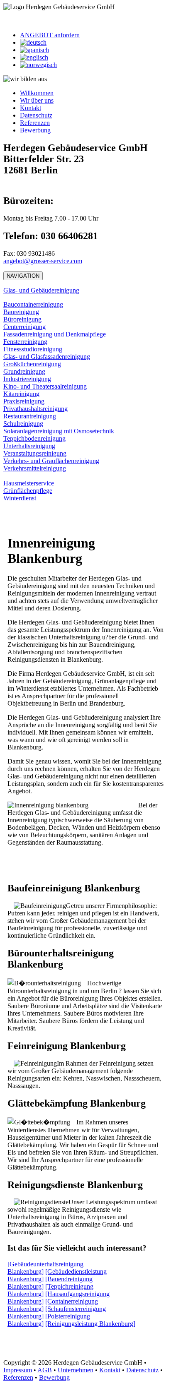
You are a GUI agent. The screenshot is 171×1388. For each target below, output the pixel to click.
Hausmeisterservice (28, 483)
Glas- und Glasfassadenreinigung (46, 356)
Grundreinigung (24, 371)
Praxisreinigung (23, 401)
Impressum (17, 1370)
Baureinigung (21, 311)
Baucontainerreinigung (33, 304)
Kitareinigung (21, 393)
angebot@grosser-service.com (42, 260)
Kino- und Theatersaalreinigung (45, 386)
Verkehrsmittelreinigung (34, 468)
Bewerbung (35, 130)
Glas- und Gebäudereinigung (41, 290)
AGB (44, 1370)
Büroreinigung (22, 319)
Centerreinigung (24, 326)
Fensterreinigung (25, 341)
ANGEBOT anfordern (50, 34)
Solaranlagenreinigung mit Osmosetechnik (58, 431)
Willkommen (37, 92)
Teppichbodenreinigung (34, 438)
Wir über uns (37, 100)
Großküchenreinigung (32, 363)
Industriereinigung (27, 378)
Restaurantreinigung (29, 416)
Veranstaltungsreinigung (34, 453)
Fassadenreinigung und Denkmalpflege (54, 334)
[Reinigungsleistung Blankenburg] (90, 1323)
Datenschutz (36, 115)
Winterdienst (19, 498)
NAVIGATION (23, 276)
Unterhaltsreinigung (29, 445)
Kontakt (30, 107)
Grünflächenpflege (27, 490)
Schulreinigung (23, 423)
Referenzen (35, 122)
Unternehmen (75, 1370)
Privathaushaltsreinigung (35, 408)
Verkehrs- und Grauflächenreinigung (51, 460)
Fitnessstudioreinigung (32, 349)
